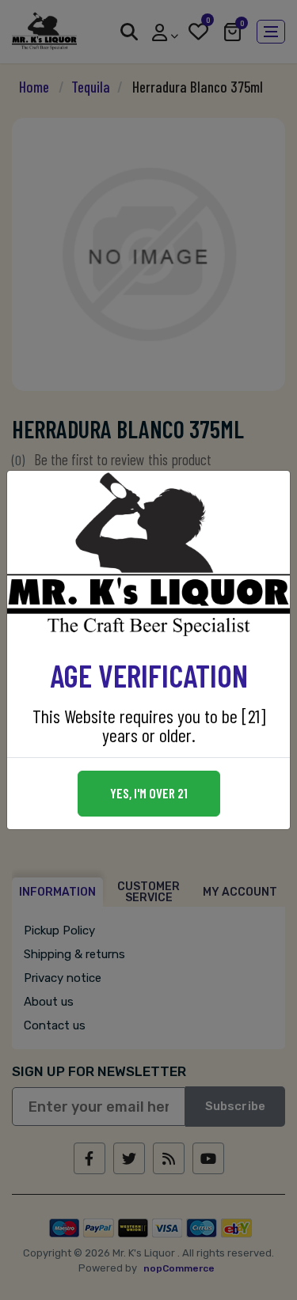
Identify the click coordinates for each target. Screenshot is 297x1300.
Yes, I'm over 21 (149, 793)
